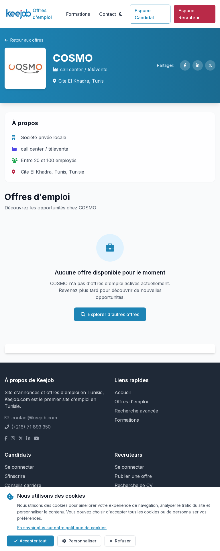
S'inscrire (15, 476)
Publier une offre (133, 476)
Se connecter (19, 467)
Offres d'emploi (42, 13)
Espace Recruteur (189, 14)
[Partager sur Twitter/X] (210, 65)
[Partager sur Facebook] (185, 65)
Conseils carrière (23, 485)
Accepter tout (33, 540)
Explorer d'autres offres (113, 314)
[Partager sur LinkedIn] (197, 65)
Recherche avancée (136, 411)
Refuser (123, 540)
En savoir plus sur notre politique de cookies (62, 527)
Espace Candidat (144, 14)
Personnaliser (82, 540)
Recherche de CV (134, 485)
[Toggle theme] (120, 14)
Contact (107, 14)
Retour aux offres (26, 40)
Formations (78, 14)
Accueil (123, 392)
